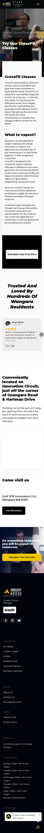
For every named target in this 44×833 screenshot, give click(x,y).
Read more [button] (11, 341)
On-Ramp (8, 647)
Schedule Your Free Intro (22, 557)
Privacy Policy (10, 722)
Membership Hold (12, 702)
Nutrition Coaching (12, 671)
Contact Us (8, 697)
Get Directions (13, 510)
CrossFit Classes (10, 651)
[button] (38, 4)
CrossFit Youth (10, 661)
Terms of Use (9, 717)
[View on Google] (8, 323)
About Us (7, 692)
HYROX (7, 656)
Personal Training (11, 666)
